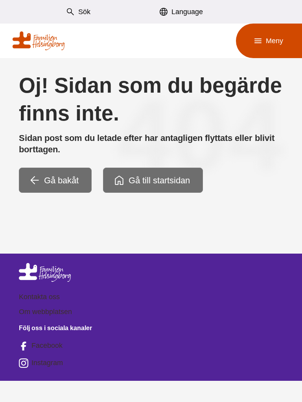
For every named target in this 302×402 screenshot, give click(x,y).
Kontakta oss (39, 297)
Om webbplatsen (45, 312)
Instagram (47, 363)
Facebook (47, 345)
